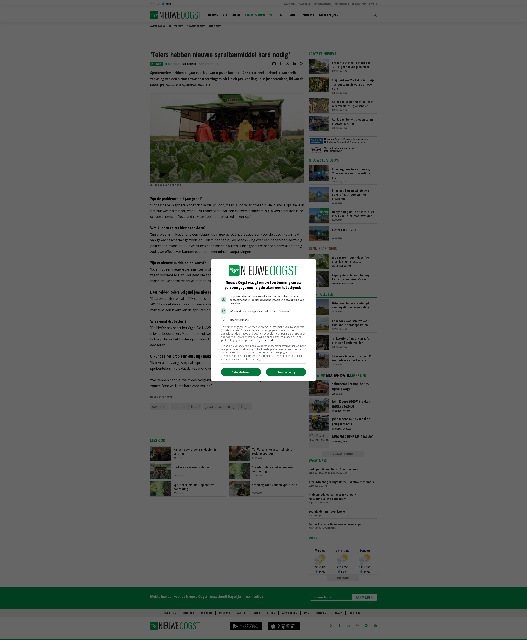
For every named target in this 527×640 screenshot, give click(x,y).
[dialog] (263, 320)
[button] (263, 320)
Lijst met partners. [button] (268, 340)
